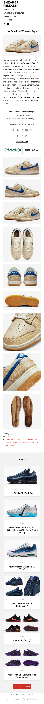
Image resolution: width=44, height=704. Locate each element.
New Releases (9, 9)
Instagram (9, 23)
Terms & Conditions (30, 699)
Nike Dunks (30, 72)
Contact (17, 699)
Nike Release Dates (11, 16)
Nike (7, 437)
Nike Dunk (9, 440)
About (9, 699)
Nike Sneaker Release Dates (28, 443)
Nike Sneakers (11, 445)
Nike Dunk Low (19, 440)
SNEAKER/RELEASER (25, 694)
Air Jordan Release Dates (14, 13)
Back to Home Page (22, 687)
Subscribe (8, 20)
